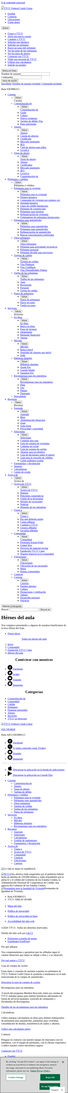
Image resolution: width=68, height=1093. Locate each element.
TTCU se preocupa (17, 718)
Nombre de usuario (10, 74)
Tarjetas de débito (22, 792)
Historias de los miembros (33, 507)
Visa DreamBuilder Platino (33, 270)
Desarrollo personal (30, 597)
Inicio (10, 644)
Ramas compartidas (30, 571)
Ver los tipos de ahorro (19, 53)
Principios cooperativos (31, 495)
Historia (24, 493)
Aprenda (18, 408)
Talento (24, 594)
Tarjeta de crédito (28, 290)
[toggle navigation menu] (2, 6)
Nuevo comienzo (28, 118)
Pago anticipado (28, 124)
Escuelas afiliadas (29, 530)
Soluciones (19, 431)
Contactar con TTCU (18, 56)
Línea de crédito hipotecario (34, 206)
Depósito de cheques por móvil (35, 352)
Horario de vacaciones (31, 501)
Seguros (18, 466)
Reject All (50, 1077)
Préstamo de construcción (33, 208)
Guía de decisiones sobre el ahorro (37, 455)
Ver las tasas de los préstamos (22, 50)
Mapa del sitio (15, 906)
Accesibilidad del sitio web (21, 921)
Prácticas (24, 600)
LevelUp (24, 150)
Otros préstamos (22, 237)
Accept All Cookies (49, 1086)
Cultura (24, 589)
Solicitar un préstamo (18, 45)
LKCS (29, 933)
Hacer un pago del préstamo (22, 47)
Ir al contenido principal (13, 2)
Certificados (26, 165)
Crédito (11, 704)
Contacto (12, 16)
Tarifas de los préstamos (26, 273)
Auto (22, 282)
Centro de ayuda (22, 472)
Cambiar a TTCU (16, 39)
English (11, 13)
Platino (23, 390)
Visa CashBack (28, 267)
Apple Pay (25, 367)
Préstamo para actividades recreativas (38, 246)
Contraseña (6, 77)
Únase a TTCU (15, 33)
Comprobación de (23, 103)
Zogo (23, 423)
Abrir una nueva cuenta (19, 36)
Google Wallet (27, 370)
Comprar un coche (29, 446)
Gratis (23, 112)
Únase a (18, 510)
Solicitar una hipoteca (18, 42)
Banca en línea (27, 326)
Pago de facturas (28, 329)
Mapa (23, 568)
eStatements (26, 332)
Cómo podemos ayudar (31, 460)
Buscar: (5, 609)
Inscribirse (6, 83)
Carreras (18, 577)
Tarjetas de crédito (23, 255)
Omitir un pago (27, 305)
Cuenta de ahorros (29, 136)
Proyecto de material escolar (34, 548)
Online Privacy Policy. (40, 1071)
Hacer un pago (27, 302)
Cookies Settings (15, 1077)
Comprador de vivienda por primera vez (40, 200)
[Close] (62, 1062)
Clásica (24, 115)
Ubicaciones (14, 19)
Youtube (16, 679)
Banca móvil (26, 349)
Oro (22, 387)
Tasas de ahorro (22, 153)
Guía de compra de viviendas (34, 443)
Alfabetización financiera (32, 420)
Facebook (17, 669)
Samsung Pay (27, 373)
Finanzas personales (18, 710)
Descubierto (20, 396)
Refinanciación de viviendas (34, 214)
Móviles (18, 340)
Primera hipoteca (28, 197)
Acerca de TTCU (22, 484)
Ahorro (17, 127)
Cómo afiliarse (27, 522)
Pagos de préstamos (24, 293)
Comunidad (20, 533)
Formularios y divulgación (27, 463)
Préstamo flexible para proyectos (36, 252)
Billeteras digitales (23, 358)
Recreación (25, 285)
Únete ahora (14, 22)
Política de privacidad (18, 911)
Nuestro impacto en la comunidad (37, 554)
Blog (22, 417)
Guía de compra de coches (33, 449)
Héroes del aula (15, 653)
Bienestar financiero (30, 335)
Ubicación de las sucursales (34, 565)
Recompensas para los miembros (30, 375)
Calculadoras (20, 469)
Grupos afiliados (28, 527)
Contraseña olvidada (51, 83)
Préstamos (13, 707)
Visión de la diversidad (31, 498)
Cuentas (12, 94)
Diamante (25, 393)
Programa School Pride (31, 542)
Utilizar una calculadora (19, 62)
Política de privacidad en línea (22, 916)
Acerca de (13, 475)
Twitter (15, 674)
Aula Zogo (25, 425)
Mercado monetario (30, 141)
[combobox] (57, 1090)
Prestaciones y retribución (33, 592)
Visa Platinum (27, 264)
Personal (24, 287)
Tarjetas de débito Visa (31, 121)
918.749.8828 (8, 729)
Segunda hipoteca (29, 203)
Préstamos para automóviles (28, 220)
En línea (18, 317)
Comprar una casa (29, 440)
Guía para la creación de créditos (36, 457)
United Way (26, 545)
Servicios (12, 308)
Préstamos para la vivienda (27, 188)
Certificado (25, 138)
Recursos (12, 399)
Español (54, 1090)
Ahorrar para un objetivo (32, 452)
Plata (22, 385)
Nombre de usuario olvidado (26, 83)
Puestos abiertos (28, 586)
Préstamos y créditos (18, 179)
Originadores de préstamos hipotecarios (39, 217)
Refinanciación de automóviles (35, 232)
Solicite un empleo (17, 65)
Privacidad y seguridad (31, 428)
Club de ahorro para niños (33, 147)
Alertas (23, 337)
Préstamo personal (29, 249)
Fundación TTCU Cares (32, 551)
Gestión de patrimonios (25, 840)
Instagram (17, 685)
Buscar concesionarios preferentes (37, 235)
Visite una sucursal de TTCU (22, 59)
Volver (18, 97)
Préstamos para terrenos (32, 211)
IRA (22, 144)
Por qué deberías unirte (31, 519)
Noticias (24, 504)
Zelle (22, 355)
